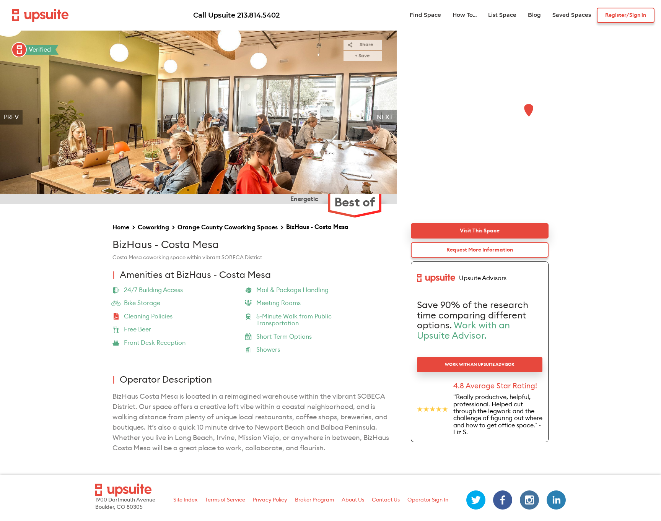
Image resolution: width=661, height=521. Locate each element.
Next (385, 117)
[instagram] (529, 500)
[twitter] (475, 500)
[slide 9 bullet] (238, 189)
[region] (198, 117)
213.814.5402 (258, 15)
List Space (502, 15)
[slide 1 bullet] (158, 189)
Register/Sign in (625, 15)
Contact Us (386, 500)
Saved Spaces (571, 15)
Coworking (153, 227)
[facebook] (502, 500)
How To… (465, 15)
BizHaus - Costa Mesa (317, 227)
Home (120, 227)
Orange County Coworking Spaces (227, 227)
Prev (11, 117)
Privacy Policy (270, 500)
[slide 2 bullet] (168, 189)
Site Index (185, 500)
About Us (353, 500)
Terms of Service (225, 500)
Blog (534, 15)
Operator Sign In (427, 500)
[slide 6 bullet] (208, 189)
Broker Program (314, 500)
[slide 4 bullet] (188, 189)
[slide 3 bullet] (178, 189)
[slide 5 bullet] (198, 189)
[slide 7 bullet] (218, 189)
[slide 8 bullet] (228, 189)
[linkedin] (556, 500)
